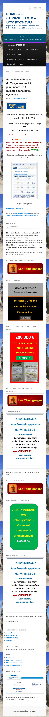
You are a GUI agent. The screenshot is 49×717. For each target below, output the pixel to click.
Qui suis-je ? (11, 64)
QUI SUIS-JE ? (11, 635)
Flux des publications (14, 660)
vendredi (35, 215)
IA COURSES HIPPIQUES (15, 59)
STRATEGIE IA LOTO (14, 50)
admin (25, 98)
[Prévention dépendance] (24, 585)
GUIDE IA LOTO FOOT (14, 54)
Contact (20, 64)
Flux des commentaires (15, 663)
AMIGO (9, 640)
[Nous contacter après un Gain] (24, 526)
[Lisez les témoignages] (24, 489)
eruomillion (19, 215)
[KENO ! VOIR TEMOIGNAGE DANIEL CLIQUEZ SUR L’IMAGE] (24, 357)
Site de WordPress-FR (14, 665)
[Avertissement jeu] (24, 441)
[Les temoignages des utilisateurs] (24, 269)
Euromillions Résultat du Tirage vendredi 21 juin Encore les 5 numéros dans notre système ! (19, 87)
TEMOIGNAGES (12, 638)
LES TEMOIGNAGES (31, 50)
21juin (13, 215)
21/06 (8, 215)
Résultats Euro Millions (22, 213)
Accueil (9, 633)
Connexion (10, 658)
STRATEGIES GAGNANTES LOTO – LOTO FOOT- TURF (21, 18)
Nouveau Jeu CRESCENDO (16, 45)
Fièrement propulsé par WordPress (24, 711)
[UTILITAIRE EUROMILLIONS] (24, 302)
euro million (28, 215)
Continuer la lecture (14, 208)
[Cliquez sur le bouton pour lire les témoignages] (24, 400)
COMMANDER (32, 59)
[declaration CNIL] (24, 683)
